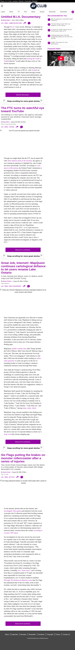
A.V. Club (8, 1)
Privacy (58, 634)
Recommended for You (57, 16)
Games (42, 12)
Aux (2, 23)
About (7, 634)
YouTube (11, 127)
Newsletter (63, 12)
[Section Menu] (2, 5)
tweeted (34, 70)
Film (25, 12)
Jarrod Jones (6, 472)
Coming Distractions (15, 23)
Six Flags (12, 477)
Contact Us (66, 634)
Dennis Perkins (7, 281)
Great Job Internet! (15, 286)
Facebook (41, 634)
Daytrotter (28, 1)
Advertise (23, 634)
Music (33, 12)
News (11, 12)
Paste (2, 1)
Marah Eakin (6, 20)
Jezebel (15, 1)
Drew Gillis (6, 122)
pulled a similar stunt (19, 349)
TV (19, 12)
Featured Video (54, 49)
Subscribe (52, 12)
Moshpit (34, 1)
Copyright (50, 634)
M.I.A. (12, 27)
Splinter (21, 1)
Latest (3, 12)
